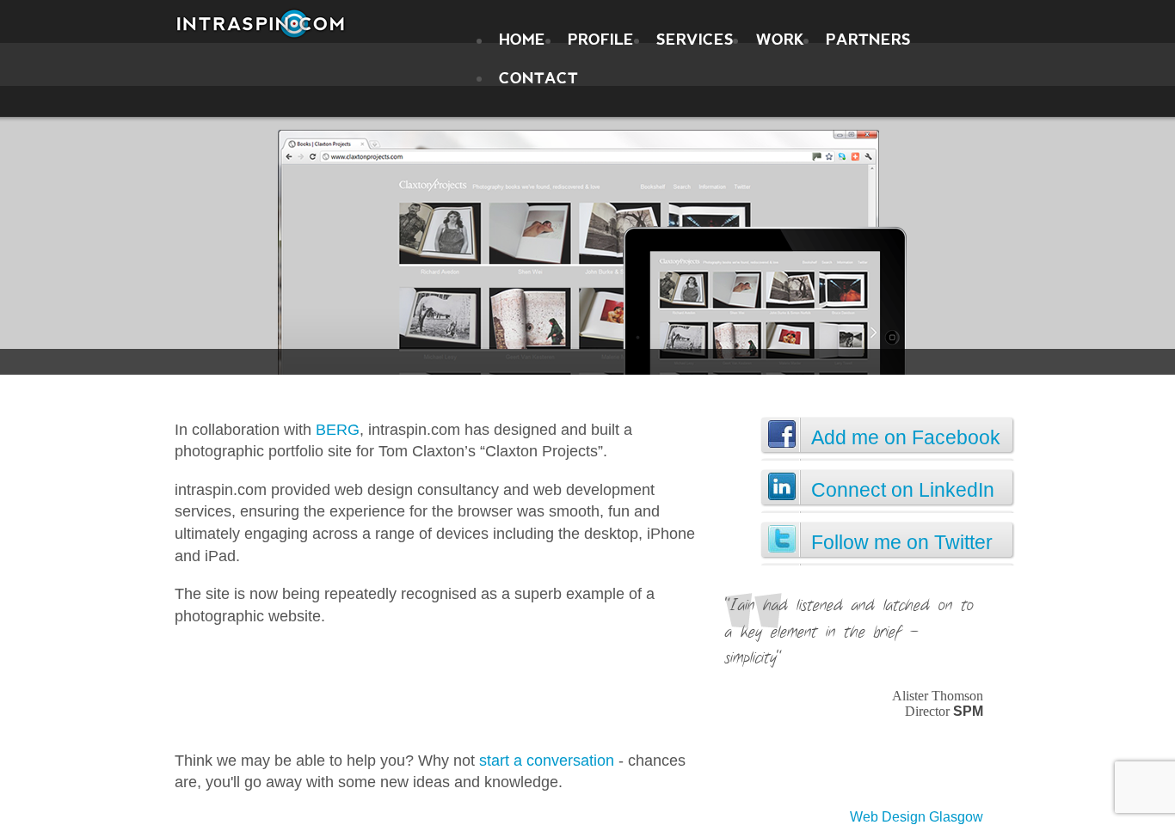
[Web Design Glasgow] (261, 23)
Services (695, 40)
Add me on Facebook (905, 437)
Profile (601, 40)
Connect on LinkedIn (902, 490)
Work (780, 40)
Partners (868, 40)
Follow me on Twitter (902, 542)
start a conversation (546, 760)
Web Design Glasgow (916, 817)
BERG (338, 429)
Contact (538, 78)
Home (522, 40)
